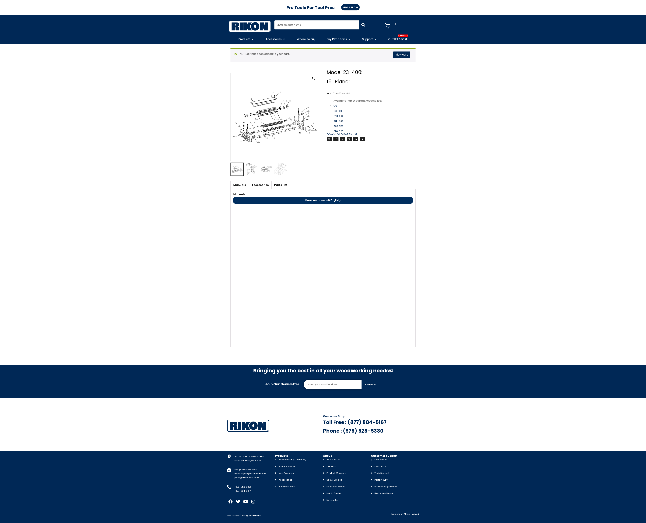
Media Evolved (411, 514)
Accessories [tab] (260, 185)
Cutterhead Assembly (335, 121)
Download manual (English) (323, 200)
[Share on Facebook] (335, 139)
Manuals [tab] (239, 185)
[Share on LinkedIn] (355, 139)
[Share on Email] (329, 139)
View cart (401, 55)
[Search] (363, 24)
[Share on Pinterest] (349, 139)
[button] (246, 39)
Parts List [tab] (281, 185)
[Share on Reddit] (362, 139)
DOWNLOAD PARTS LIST (342, 134)
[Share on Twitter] (342, 139)
